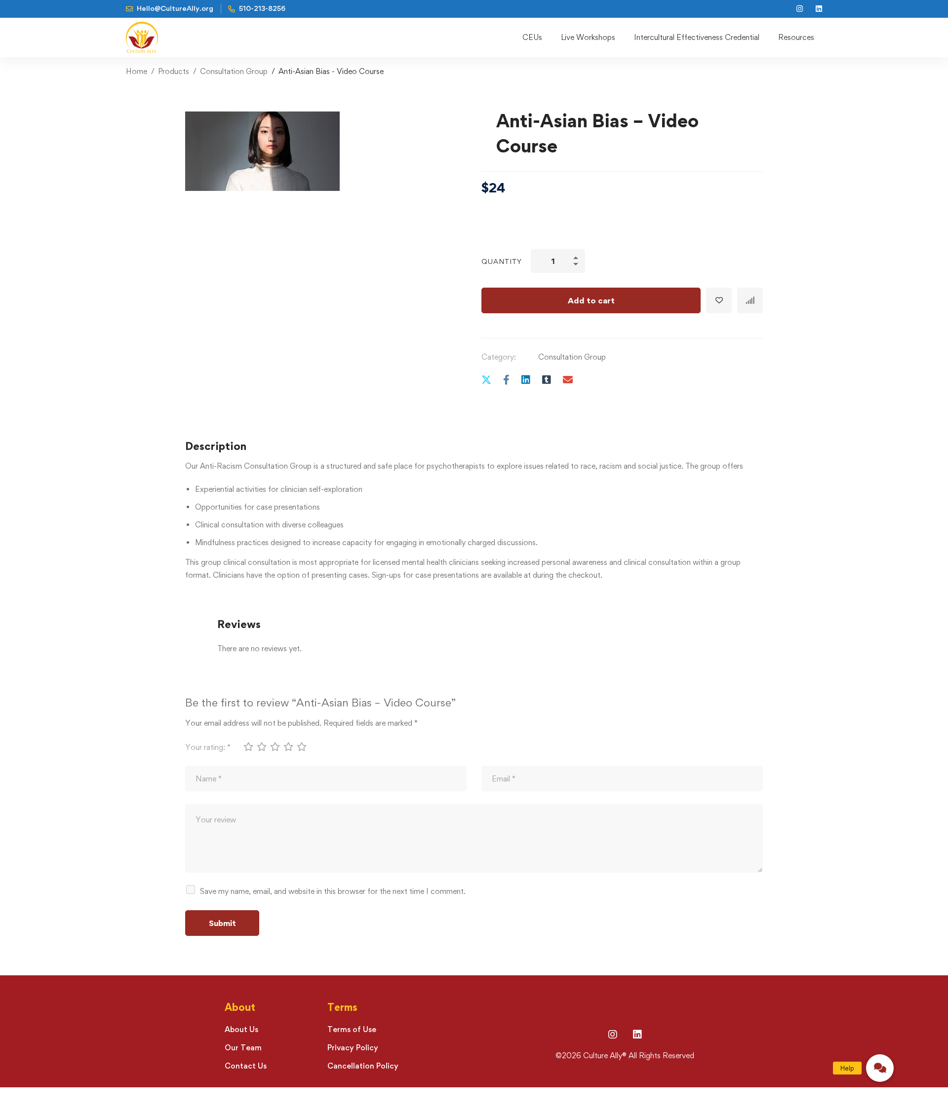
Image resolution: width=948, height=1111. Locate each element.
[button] (880, 1068)
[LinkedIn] (637, 1034)
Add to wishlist (719, 300)
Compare (750, 300)
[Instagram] (613, 1034)
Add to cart (591, 300)
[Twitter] (486, 379)
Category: (498, 357)
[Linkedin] (525, 379)
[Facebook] (506, 379)
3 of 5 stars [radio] (274, 746)
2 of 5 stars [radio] (261, 746)
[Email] (568, 379)
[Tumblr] (546, 379)
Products (173, 71)
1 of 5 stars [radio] (247, 746)
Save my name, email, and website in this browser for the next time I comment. (333, 891)
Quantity (501, 261)
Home (136, 71)
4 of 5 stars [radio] (287, 746)
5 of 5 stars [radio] (301, 746)
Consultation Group (234, 71)
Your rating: (208, 747)
